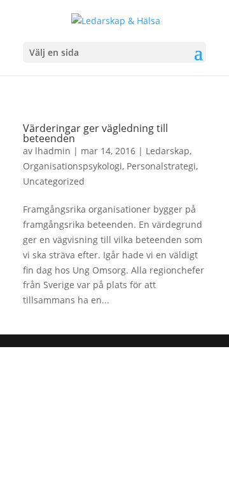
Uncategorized (54, 181)
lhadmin (53, 151)
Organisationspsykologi (72, 166)
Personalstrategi (161, 166)
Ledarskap (168, 151)
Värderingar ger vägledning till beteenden (95, 133)
